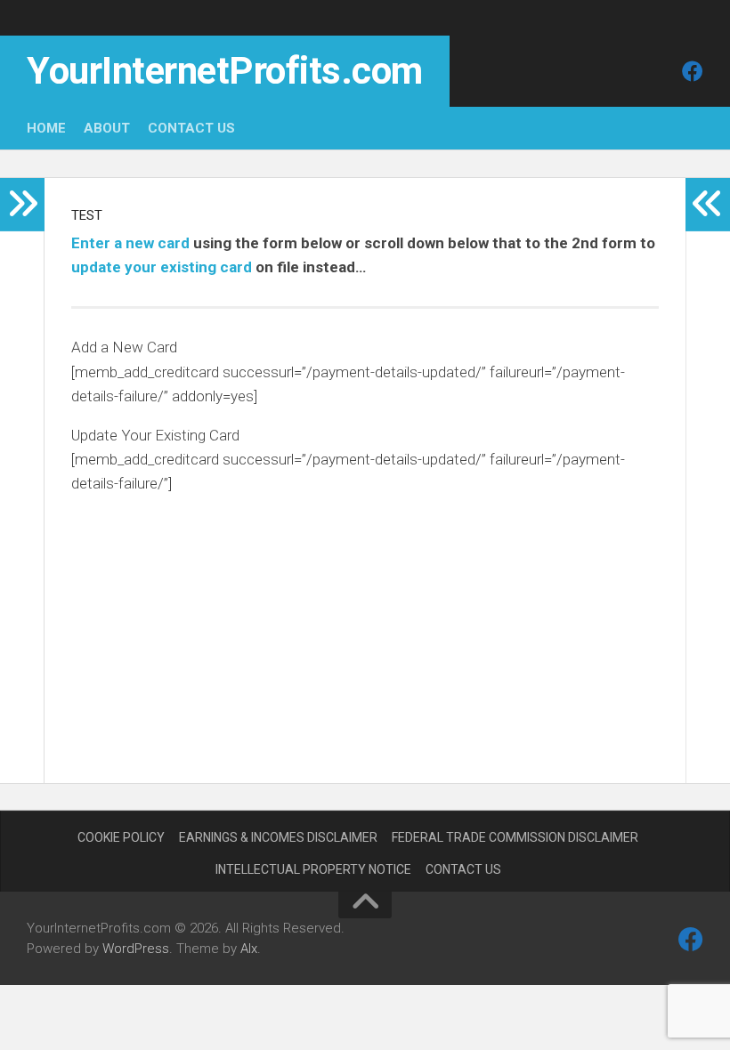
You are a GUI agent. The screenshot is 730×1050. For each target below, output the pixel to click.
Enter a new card (130, 243)
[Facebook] (692, 71)
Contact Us (191, 128)
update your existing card (161, 267)
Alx (248, 949)
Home (46, 128)
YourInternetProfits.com (225, 71)
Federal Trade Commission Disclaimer (515, 837)
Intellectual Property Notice (313, 869)
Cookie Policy (121, 837)
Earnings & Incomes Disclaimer (278, 837)
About (107, 128)
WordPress (135, 949)
